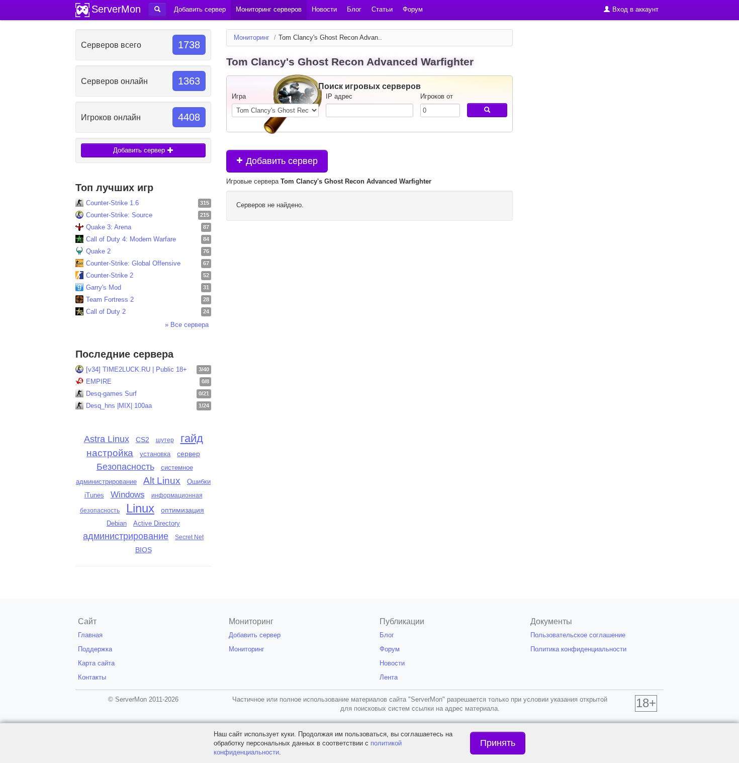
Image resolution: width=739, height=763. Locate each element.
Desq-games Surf (111, 393)
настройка (109, 453)
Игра (239, 96)
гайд (191, 438)
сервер (188, 454)
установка (155, 454)
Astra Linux (106, 439)
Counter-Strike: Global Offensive (133, 263)
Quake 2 (98, 251)
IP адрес (339, 96)
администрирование (125, 536)
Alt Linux (161, 480)
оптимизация (182, 510)
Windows (128, 494)
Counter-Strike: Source (119, 215)
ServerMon (116, 9)
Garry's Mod (103, 287)
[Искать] (487, 110)
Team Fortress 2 (110, 299)
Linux (140, 508)
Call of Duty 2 (106, 311)
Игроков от (436, 96)
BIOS (143, 550)
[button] (157, 10)
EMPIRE (99, 381)
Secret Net (189, 537)
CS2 (142, 440)
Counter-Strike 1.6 (112, 203)
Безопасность (125, 467)
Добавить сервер (140, 150)
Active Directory (156, 523)
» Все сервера (187, 324)
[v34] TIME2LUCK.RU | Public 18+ (136, 369)
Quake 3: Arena (108, 227)
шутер (165, 440)
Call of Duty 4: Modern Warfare (131, 239)
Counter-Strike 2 (109, 275)
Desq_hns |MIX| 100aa (119, 405)
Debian (117, 523)
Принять (497, 743)
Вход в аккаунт (634, 9)
